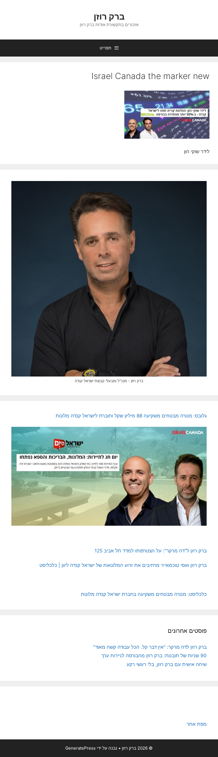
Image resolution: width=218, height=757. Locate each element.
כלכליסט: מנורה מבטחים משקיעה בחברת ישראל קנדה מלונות (144, 594)
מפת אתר (196, 724)
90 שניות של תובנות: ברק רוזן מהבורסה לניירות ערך (154, 655)
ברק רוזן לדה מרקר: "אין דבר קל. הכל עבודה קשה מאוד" (150, 647)
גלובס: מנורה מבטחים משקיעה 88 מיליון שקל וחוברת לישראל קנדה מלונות (131, 416)
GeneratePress (80, 748)
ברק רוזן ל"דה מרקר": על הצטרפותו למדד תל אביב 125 (151, 551)
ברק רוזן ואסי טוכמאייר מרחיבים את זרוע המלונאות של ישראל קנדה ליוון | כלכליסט (123, 565)
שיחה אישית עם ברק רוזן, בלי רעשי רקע (167, 664)
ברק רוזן (109, 16)
